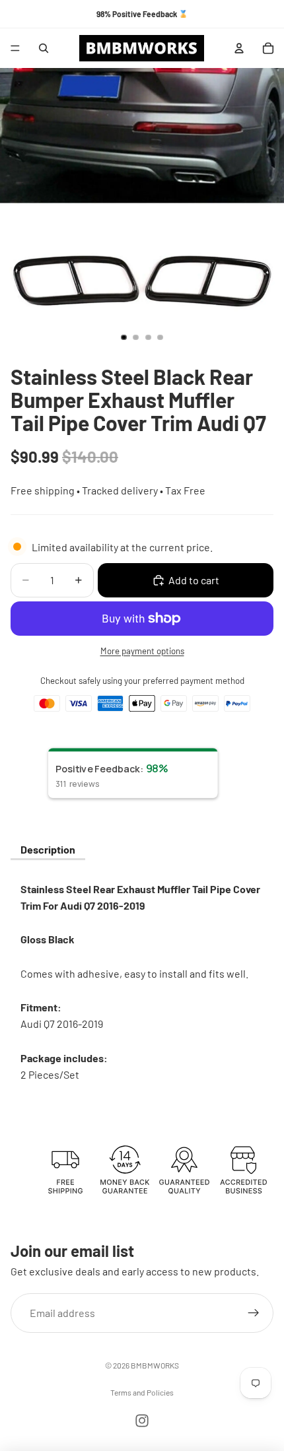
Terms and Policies (142, 1392)
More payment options (142, 651)
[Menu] (15, 48)
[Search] (43, 48)
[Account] (239, 48)
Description (47, 849)
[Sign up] (253, 1312)
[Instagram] (142, 1421)
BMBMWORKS (155, 1365)
